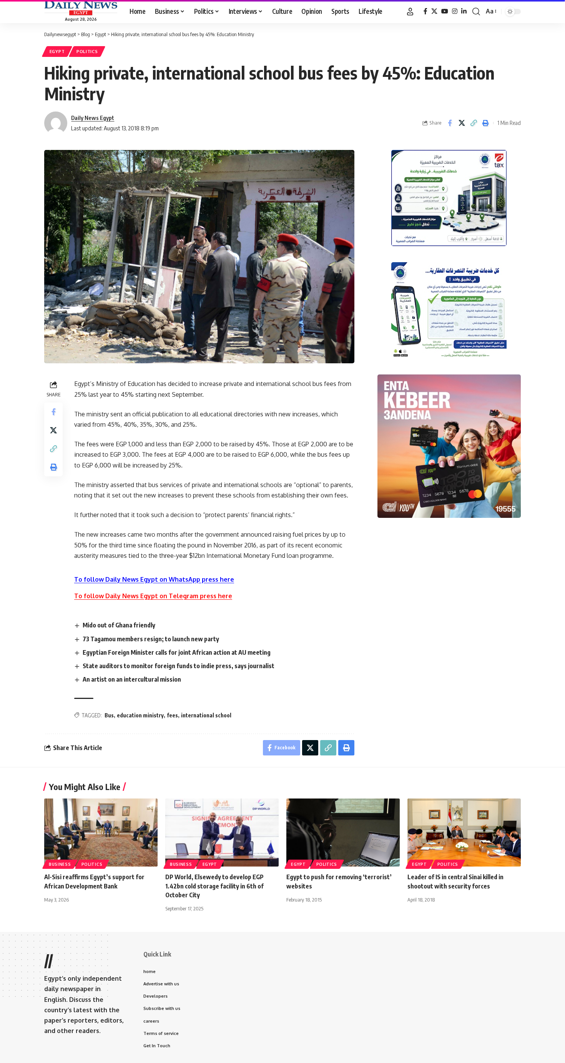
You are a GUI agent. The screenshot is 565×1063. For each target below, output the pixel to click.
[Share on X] (461, 123)
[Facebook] (425, 11)
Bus (109, 715)
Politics (87, 51)
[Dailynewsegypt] (80, 8)
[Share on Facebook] (449, 123)
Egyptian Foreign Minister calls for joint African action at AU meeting (177, 652)
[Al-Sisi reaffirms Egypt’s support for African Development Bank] (101, 832)
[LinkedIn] (464, 11)
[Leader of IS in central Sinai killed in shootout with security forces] (464, 832)
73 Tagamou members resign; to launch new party (151, 639)
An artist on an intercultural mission (132, 679)
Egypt (57, 51)
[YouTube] (444, 11)
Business (60, 864)
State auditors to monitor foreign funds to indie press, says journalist (178, 666)
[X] (434, 11)
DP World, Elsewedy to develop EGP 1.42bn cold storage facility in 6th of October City (214, 885)
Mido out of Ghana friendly (119, 625)
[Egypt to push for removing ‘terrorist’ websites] (343, 832)
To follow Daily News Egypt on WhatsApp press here (154, 579)
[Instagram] (454, 11)
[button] (410, 11)
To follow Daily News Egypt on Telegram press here (153, 596)
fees (172, 715)
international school (206, 715)
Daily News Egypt (92, 117)
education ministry (140, 715)
